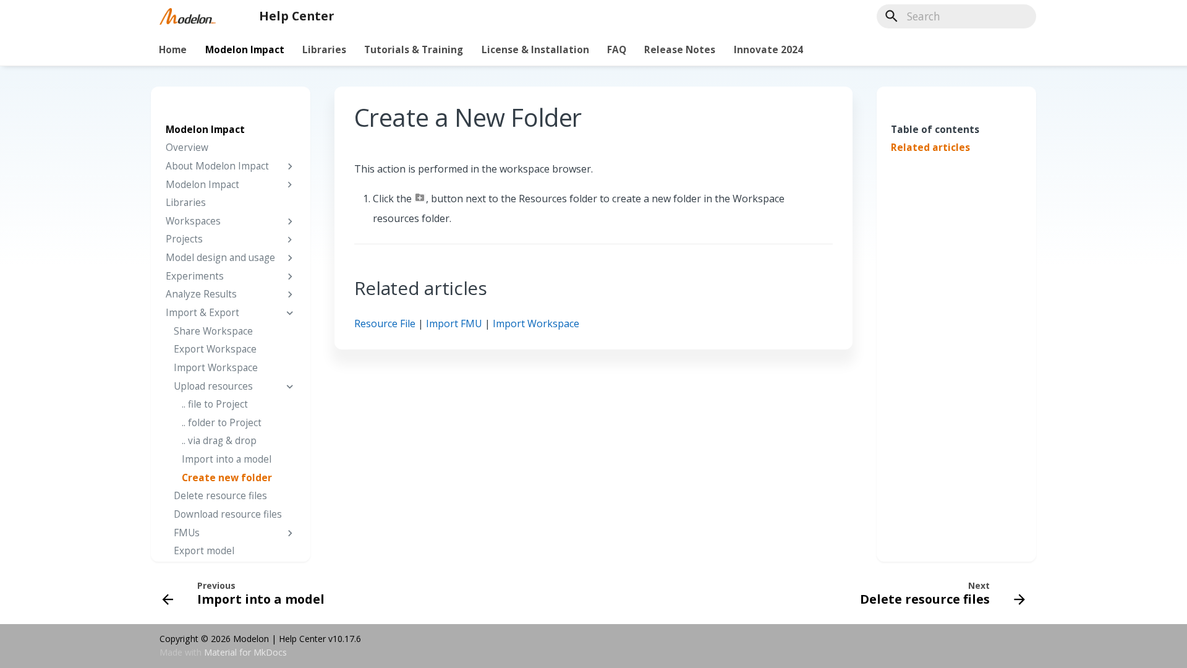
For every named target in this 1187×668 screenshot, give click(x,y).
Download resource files (228, 514)
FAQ (616, 49)
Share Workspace (213, 331)
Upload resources (213, 386)
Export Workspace (215, 349)
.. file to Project (215, 404)
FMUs (187, 533)
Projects (184, 239)
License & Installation (535, 49)
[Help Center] (187, 16)
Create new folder (227, 478)
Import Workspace (216, 368)
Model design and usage (220, 258)
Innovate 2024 (768, 49)
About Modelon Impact (217, 166)
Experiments (195, 276)
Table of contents (935, 129)
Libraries (324, 49)
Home (173, 49)
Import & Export (202, 313)
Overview (187, 148)
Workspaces (193, 221)
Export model (204, 551)
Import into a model (226, 459)
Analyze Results (201, 294)
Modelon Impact (244, 49)
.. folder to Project (222, 423)
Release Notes (680, 49)
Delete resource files (220, 496)
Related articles (930, 148)
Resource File (384, 323)
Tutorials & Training (414, 49)
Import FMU (454, 323)
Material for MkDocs (245, 652)
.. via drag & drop (219, 441)
